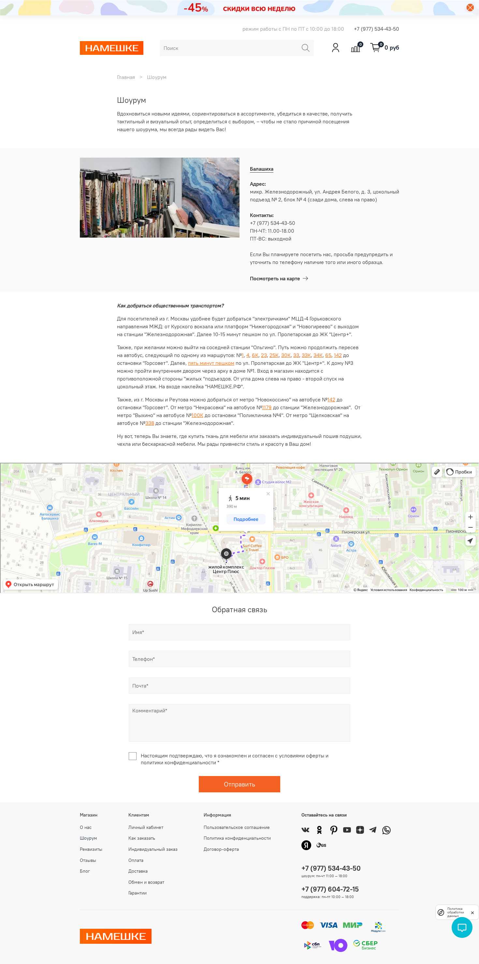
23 (264, 355)
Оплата (135, 860)
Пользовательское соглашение (237, 827)
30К (286, 355)
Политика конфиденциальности (237, 838)
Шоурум (88, 838)
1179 (267, 407)
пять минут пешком (211, 363)
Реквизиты (91, 849)
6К (255, 355)
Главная (126, 77)
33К (306, 355)
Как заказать (141, 838)
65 (328, 355)
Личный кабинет (145, 827)
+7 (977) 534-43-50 (376, 28)
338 (149, 423)
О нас (86, 827)
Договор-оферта (221, 849)
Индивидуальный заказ (153, 849)
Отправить (239, 784)
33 (296, 355)
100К (197, 415)
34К (318, 355)
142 (338, 355)
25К (274, 355)
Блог (85, 871)
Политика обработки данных (455, 912)
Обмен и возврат (146, 882)
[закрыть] (472, 912)
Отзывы (88, 860)
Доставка (138, 871)
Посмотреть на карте (275, 278)
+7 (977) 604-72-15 (330, 889)
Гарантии (137, 893)
